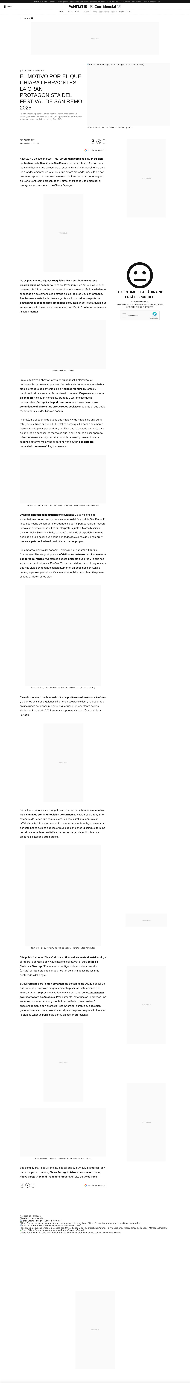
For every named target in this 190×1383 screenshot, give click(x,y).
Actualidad (86, 12)
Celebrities (25, 18)
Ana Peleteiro (137, 2)
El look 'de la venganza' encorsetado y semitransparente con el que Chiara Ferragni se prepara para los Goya (74, 1223)
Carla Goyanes (62, 2)
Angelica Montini (72, 388)
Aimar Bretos (74, 2)
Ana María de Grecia (97, 2)
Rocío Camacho (112, 2)
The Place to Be (125, 12)
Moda (61, 12)
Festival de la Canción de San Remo (45, 163)
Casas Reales (104, 12)
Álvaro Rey (29, 140)
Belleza (70, 12)
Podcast (114, 12)
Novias (77, 12)
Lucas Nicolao (125, 2)
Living (94, 12)
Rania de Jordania (149, 2)
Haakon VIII (84, 2)
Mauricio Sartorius (48, 2)
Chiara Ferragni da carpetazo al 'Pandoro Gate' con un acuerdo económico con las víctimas (65, 1232)
